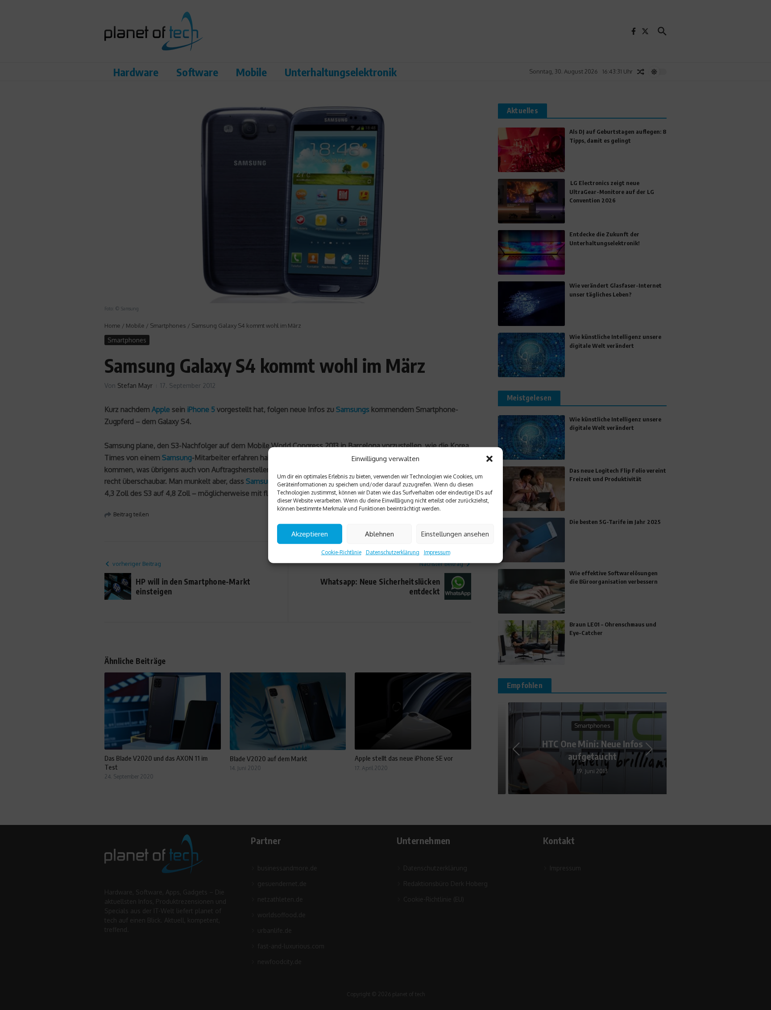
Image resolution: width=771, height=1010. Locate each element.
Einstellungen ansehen (455, 533)
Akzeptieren (309, 533)
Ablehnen (379, 533)
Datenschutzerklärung (392, 552)
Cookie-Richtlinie (341, 552)
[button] (489, 458)
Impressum (437, 552)
